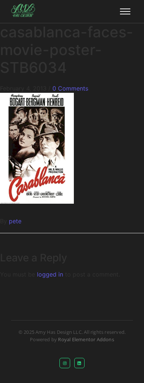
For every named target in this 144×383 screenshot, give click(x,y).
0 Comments (70, 88)
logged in (50, 274)
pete (15, 221)
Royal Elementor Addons (86, 339)
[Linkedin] (79, 363)
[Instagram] (64, 363)
